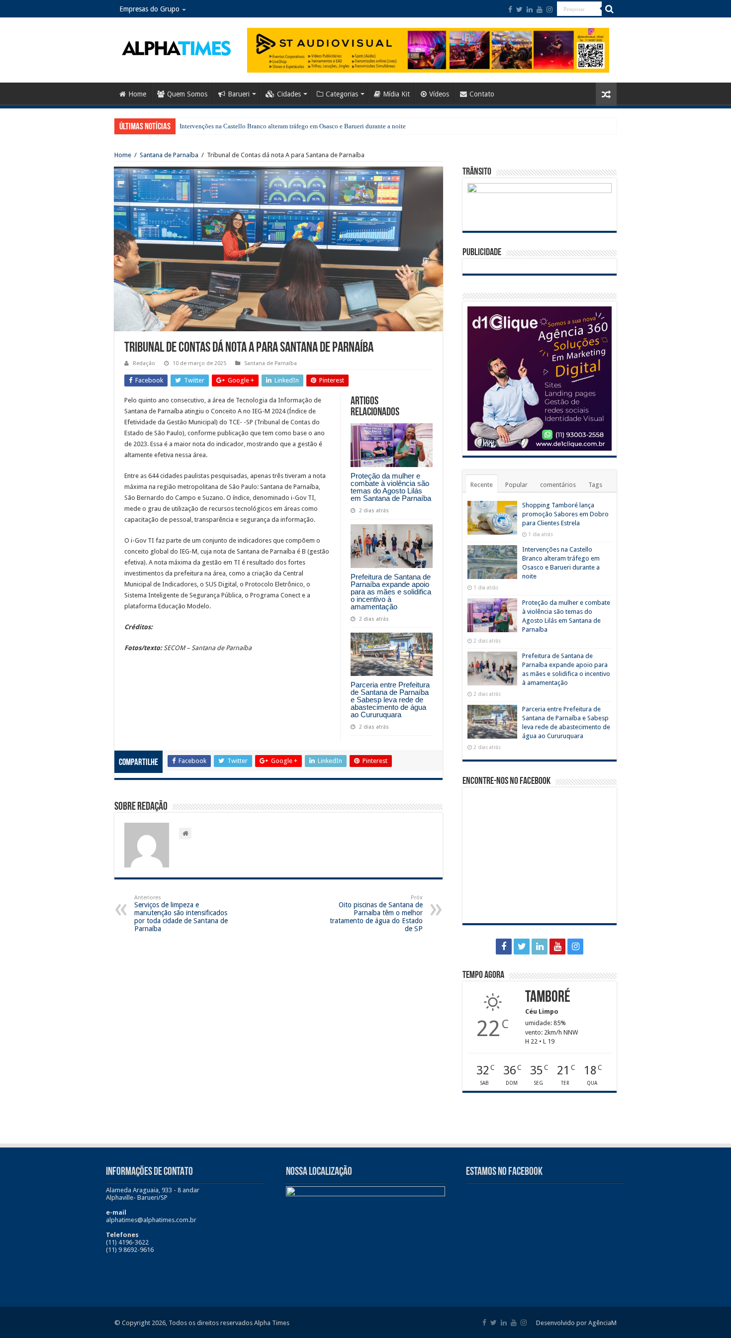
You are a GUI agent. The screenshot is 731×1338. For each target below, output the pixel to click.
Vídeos (439, 94)
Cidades (289, 94)
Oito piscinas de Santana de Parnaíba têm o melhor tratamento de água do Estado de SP (376, 913)
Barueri (239, 94)
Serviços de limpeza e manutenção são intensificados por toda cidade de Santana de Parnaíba (181, 913)
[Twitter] (519, 9)
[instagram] (549, 9)
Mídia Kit (396, 94)
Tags (595, 484)
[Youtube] (540, 9)
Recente (481, 484)
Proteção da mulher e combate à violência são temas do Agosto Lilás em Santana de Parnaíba (391, 487)
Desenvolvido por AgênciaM (576, 1323)
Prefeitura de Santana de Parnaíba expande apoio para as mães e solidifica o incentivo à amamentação (391, 592)
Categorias (342, 94)
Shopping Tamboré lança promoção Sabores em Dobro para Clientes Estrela (565, 514)
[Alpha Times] (177, 47)
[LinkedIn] (530, 9)
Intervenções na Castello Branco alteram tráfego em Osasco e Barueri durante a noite (293, 126)
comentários (558, 484)
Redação (144, 363)
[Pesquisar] (609, 8)
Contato (481, 94)
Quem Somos (187, 94)
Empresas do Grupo (149, 9)
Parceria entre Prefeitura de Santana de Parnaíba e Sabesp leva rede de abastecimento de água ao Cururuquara (390, 699)
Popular (516, 484)
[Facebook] (510, 9)
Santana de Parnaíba (169, 155)
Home (137, 94)
